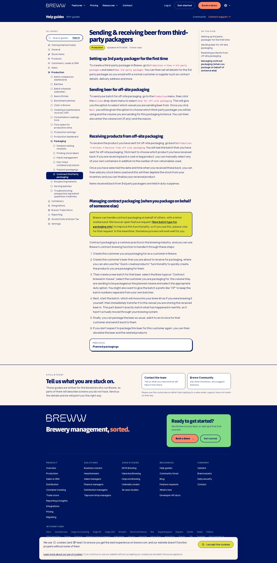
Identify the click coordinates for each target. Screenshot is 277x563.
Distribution (52, 484)
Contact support (218, 16)
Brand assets (204, 473)
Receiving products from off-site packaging (214, 54)
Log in (167, 5)
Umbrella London (131, 484)
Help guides (55, 16)
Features (77, 5)
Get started (184, 5)
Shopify (122, 531)
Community (199, 16)
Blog (162, 478)
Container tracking (56, 489)
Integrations (52, 506)
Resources (109, 5)
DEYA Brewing (129, 467)
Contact (127, 5)
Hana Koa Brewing (131, 473)
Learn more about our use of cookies (62, 554)
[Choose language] (227, 5)
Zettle (190, 531)
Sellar (200, 531)
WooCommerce (138, 531)
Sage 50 (97, 531)
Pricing (94, 5)
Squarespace (165, 531)
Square (179, 531)
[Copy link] (171, 59)
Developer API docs (170, 495)
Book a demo (209, 5)
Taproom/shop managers (97, 495)
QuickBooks (61, 531)
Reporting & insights (57, 500)
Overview (51, 467)
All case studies (130, 489)
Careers (201, 467)
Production (97, 47)
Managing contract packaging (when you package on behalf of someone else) (213, 66)
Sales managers (92, 478)
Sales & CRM (52, 478)
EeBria (209, 531)
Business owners (93, 467)
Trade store (52, 495)
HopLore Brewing (131, 478)
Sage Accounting (80, 531)
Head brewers (91, 473)
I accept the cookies (218, 544)
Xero (48, 531)
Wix (152, 531)
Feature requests (169, 484)
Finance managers (93, 484)
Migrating (51, 517)
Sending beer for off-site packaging (214, 46)
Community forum (169, 473)
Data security (204, 478)
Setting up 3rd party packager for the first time (215, 38)
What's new (166, 489)
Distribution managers (96, 489)
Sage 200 (110, 531)
